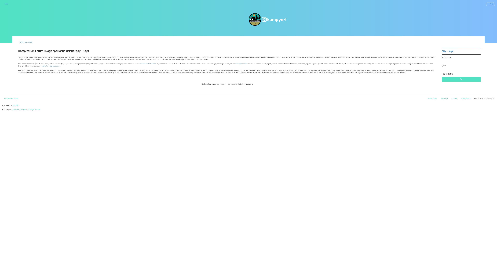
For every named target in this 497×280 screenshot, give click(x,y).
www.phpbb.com (241, 64)
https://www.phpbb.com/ (51, 66)
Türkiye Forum (34, 109)
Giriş (444, 51)
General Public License (148, 64)
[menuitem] (5, 4)
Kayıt (451, 51)
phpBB (15, 105)
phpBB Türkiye (19, 109)
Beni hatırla (448, 74)
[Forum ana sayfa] (267, 19)
